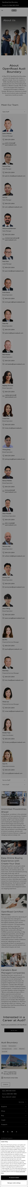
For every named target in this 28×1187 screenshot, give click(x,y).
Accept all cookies (14, 1177)
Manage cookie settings (14, 1183)
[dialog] (14, 1163)
